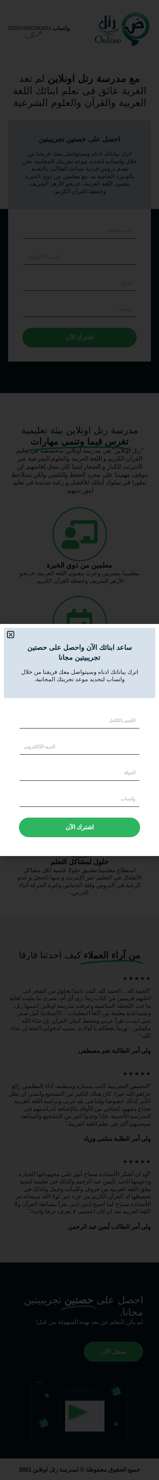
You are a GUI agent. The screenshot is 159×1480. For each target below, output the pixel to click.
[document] (79, 740)
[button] (11, 634)
